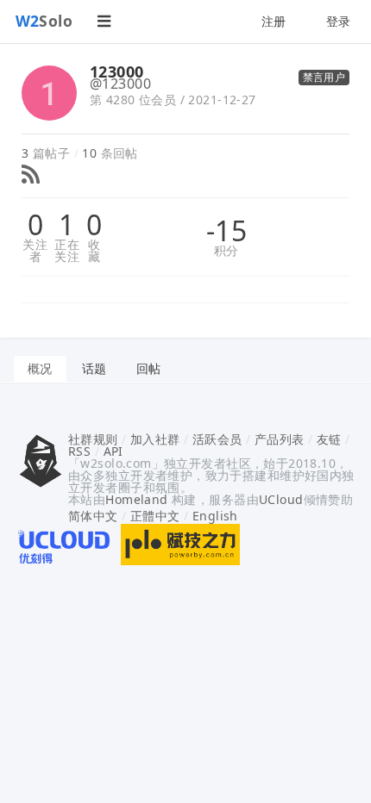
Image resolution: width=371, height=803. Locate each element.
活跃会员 (217, 439)
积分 (226, 251)
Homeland (136, 499)
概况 (40, 368)
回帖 (148, 368)
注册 (273, 21)
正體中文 (155, 515)
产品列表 (280, 439)
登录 (338, 21)
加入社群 (155, 439)
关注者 (34, 251)
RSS (79, 451)
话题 (94, 368)
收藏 (94, 251)
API (113, 451)
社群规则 (93, 439)
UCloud (281, 499)
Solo (44, 20)
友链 (329, 439)
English (215, 515)
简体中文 (93, 515)
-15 (226, 231)
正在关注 (66, 251)
